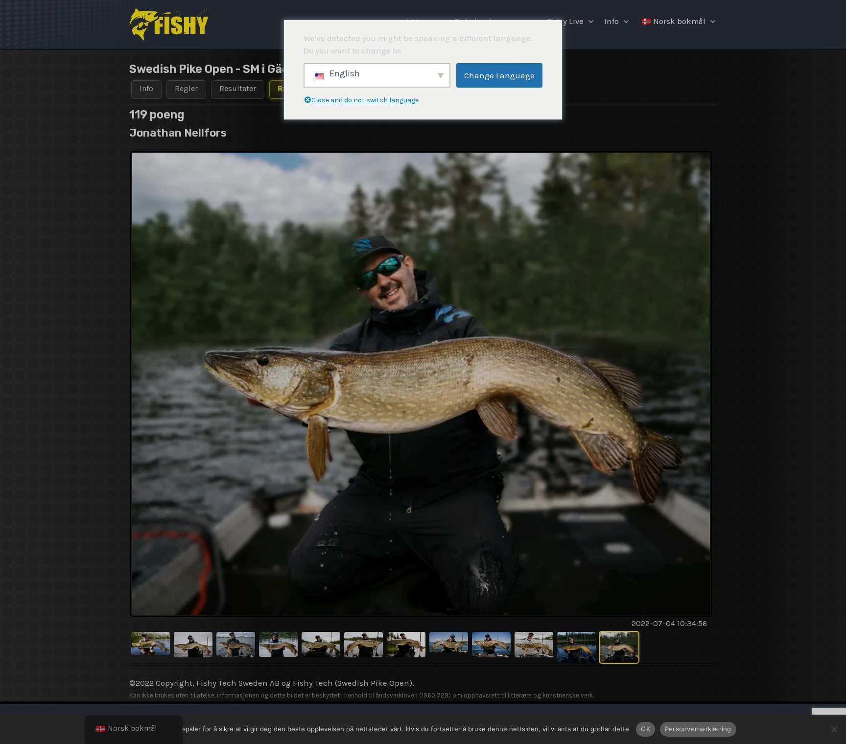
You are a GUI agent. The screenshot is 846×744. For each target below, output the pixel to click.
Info (611, 21)
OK (645, 729)
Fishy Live (565, 21)
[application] (588, 21)
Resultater (237, 88)
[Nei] (834, 729)
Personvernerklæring (698, 729)
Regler (186, 88)
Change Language (499, 75)
